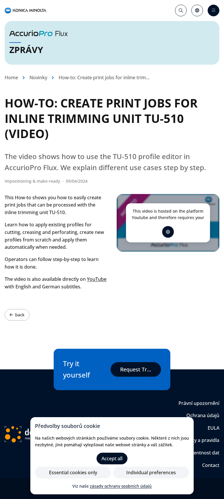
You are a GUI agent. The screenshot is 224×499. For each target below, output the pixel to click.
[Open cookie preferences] (168, 232)
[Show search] (181, 10)
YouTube (96, 279)
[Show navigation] (213, 10)
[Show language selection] (197, 10)
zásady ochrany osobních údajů (121, 486)
